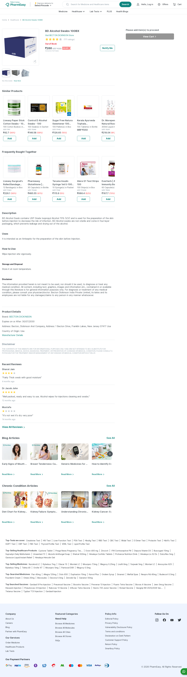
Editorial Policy (111, 619)
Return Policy (111, 644)
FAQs (57, 640)
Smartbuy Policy (112, 648)
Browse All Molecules (65, 628)
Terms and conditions (115, 631)
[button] (97, 4)
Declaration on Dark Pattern (117, 636)
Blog (7, 627)
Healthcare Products (14, 647)
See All (111, 437)
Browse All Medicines (65, 623)
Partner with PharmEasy (16, 631)
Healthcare (77, 11)
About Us (9, 619)
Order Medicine (12, 642)
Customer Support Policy (116, 640)
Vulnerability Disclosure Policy (118, 627)
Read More (17, 81)
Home (4, 20)
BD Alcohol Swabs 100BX (32, 20)
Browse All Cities (62, 632)
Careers (9, 623)
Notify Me (107, 48)
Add (9, 138)
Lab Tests (94, 11)
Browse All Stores (63, 636)
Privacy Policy (111, 623)
